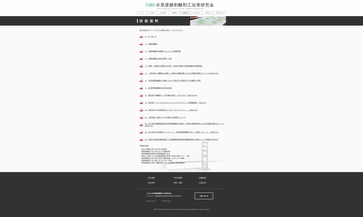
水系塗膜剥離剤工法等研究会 (185, 5)
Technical (160, 9)
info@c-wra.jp (166, 201)
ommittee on (168, 9)
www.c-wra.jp (151, 201)
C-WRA (150, 5)
